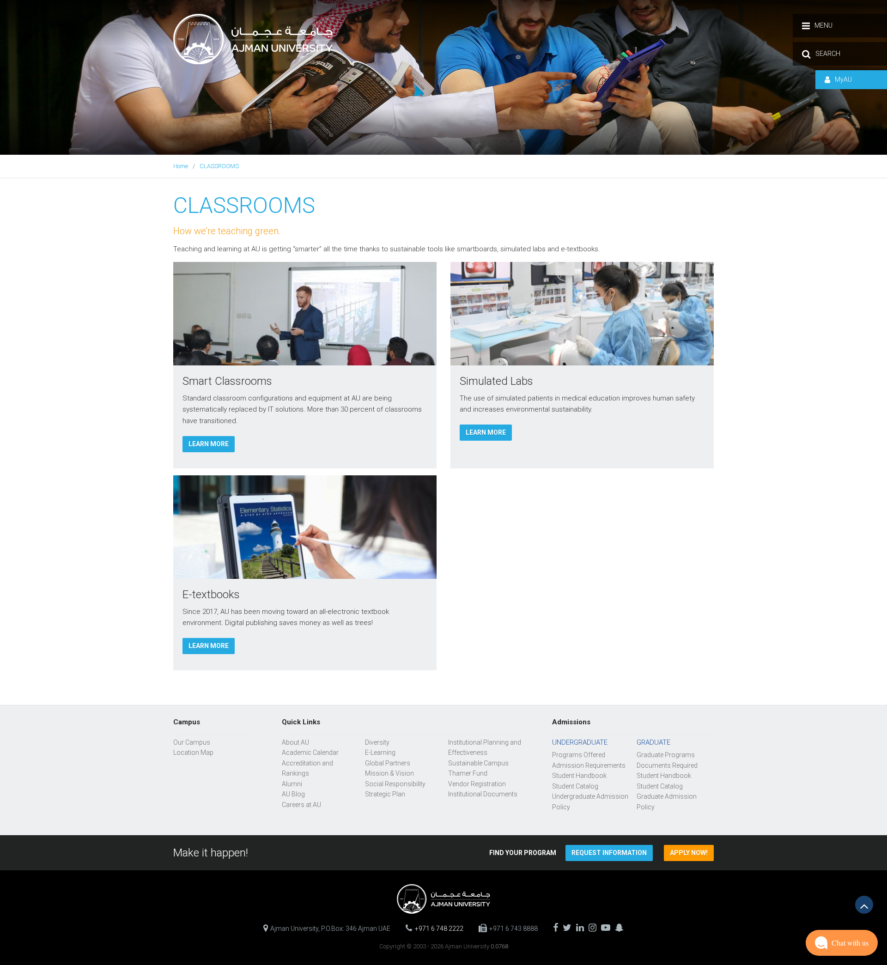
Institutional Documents (482, 794)
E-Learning (380, 752)
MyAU (843, 79)
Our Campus (191, 742)
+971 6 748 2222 (439, 928)
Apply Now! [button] (689, 852)
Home (180, 166)
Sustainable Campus (478, 763)
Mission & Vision (389, 773)
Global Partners (387, 763)
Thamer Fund (467, 773)
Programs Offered (578, 755)
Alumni (292, 784)
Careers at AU (301, 804)
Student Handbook (579, 775)
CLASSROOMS (219, 166)
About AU (295, 742)
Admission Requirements (589, 765)
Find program (522, 852)
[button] (609, 853)
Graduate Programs (666, 755)
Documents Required (667, 765)
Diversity (377, 742)
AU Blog (293, 794)
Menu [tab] (823, 25)
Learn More (208, 444)
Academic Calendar (310, 752)
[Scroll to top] (864, 905)
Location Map (193, 752)
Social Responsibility (395, 784)
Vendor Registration (477, 784)
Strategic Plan (385, 794)
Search (827, 53)
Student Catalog (575, 786)
